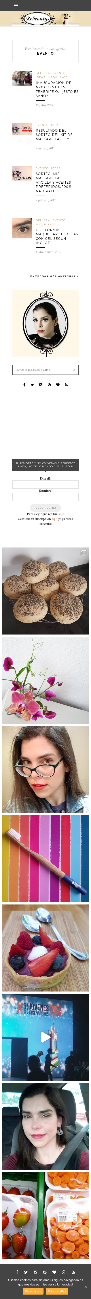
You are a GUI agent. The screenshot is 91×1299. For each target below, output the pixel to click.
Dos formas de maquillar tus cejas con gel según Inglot (57, 236)
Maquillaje (58, 77)
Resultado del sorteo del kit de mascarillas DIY (54, 135)
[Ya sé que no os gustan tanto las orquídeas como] (45, 680)
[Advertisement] (45, 422)
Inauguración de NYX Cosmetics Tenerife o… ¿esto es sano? (57, 89)
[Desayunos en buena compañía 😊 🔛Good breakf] (45, 948)
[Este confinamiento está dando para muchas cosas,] (45, 591)
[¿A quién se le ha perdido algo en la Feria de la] (45, 1037)
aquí (61, 514)
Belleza (43, 73)
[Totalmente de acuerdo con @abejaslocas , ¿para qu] (45, 1215)
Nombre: (45, 491)
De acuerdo (33, 1291)
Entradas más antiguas (53, 276)
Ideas (40, 77)
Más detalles (57, 1291)
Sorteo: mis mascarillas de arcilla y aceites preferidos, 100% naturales (54, 182)
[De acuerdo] (85, 1287)
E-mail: (45, 478)
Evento (59, 73)
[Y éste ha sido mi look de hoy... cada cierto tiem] (45, 1126)
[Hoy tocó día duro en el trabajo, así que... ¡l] (45, 769)
